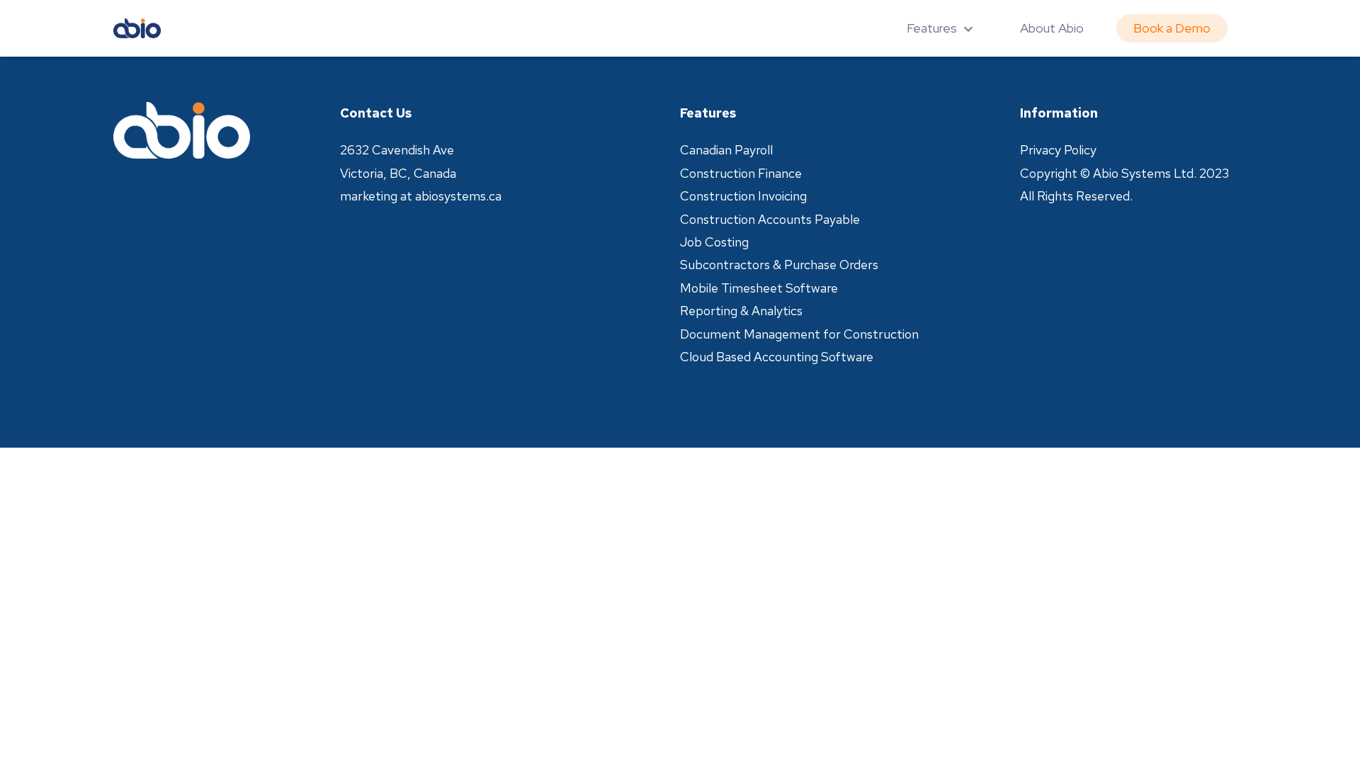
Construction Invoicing (743, 196)
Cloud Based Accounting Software (776, 356)
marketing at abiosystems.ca (421, 196)
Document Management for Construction (799, 334)
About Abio (1052, 28)
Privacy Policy (1058, 150)
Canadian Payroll (726, 150)
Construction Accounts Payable (770, 219)
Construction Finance (741, 173)
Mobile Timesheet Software (759, 288)
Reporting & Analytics (741, 310)
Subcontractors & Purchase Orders (779, 264)
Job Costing (714, 242)
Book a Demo (1172, 28)
